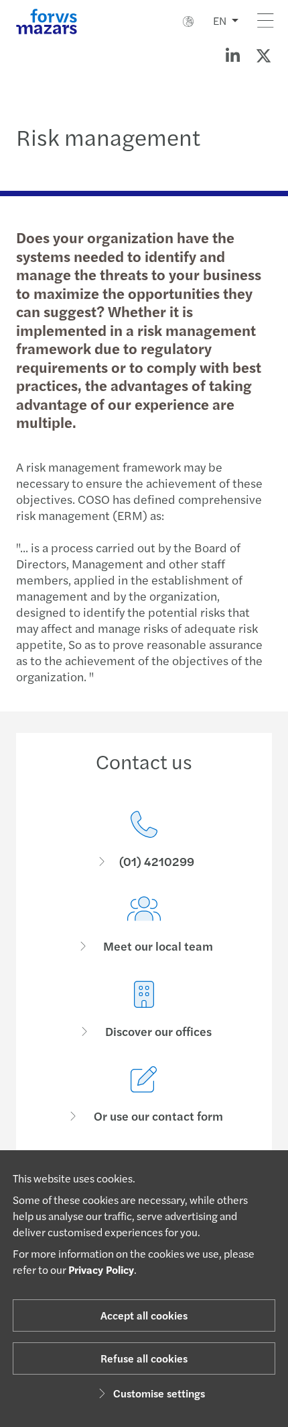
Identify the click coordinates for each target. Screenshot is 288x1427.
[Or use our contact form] (144, 1095)
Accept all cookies (144, 1315)
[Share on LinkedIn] (232, 55)
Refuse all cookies (144, 1358)
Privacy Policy (101, 1269)
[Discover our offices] (144, 1010)
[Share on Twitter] (263, 55)
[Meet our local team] (144, 925)
